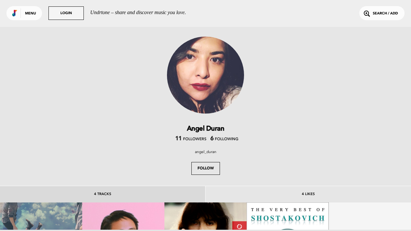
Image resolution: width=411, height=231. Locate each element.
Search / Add (385, 13)
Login (66, 13)
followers (190, 139)
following (224, 139)
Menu (30, 13)
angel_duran (205, 152)
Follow (205, 168)
